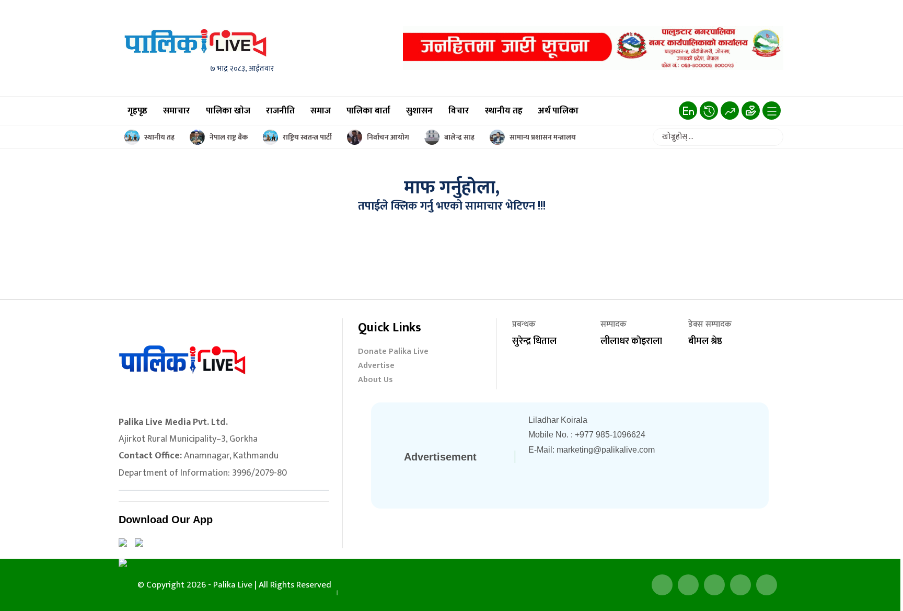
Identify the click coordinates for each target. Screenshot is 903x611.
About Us (375, 381)
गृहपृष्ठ (137, 110)
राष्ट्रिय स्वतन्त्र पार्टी (307, 137)
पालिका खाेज (228, 110)
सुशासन (419, 110)
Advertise (376, 367)
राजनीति (280, 110)
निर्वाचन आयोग (388, 137)
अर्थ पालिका (558, 110)
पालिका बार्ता (368, 110)
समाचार (176, 110)
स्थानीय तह (504, 110)
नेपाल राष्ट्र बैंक (229, 137)
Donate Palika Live (393, 353)
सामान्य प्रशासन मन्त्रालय (543, 137)
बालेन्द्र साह (459, 137)
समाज (320, 110)
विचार (458, 110)
